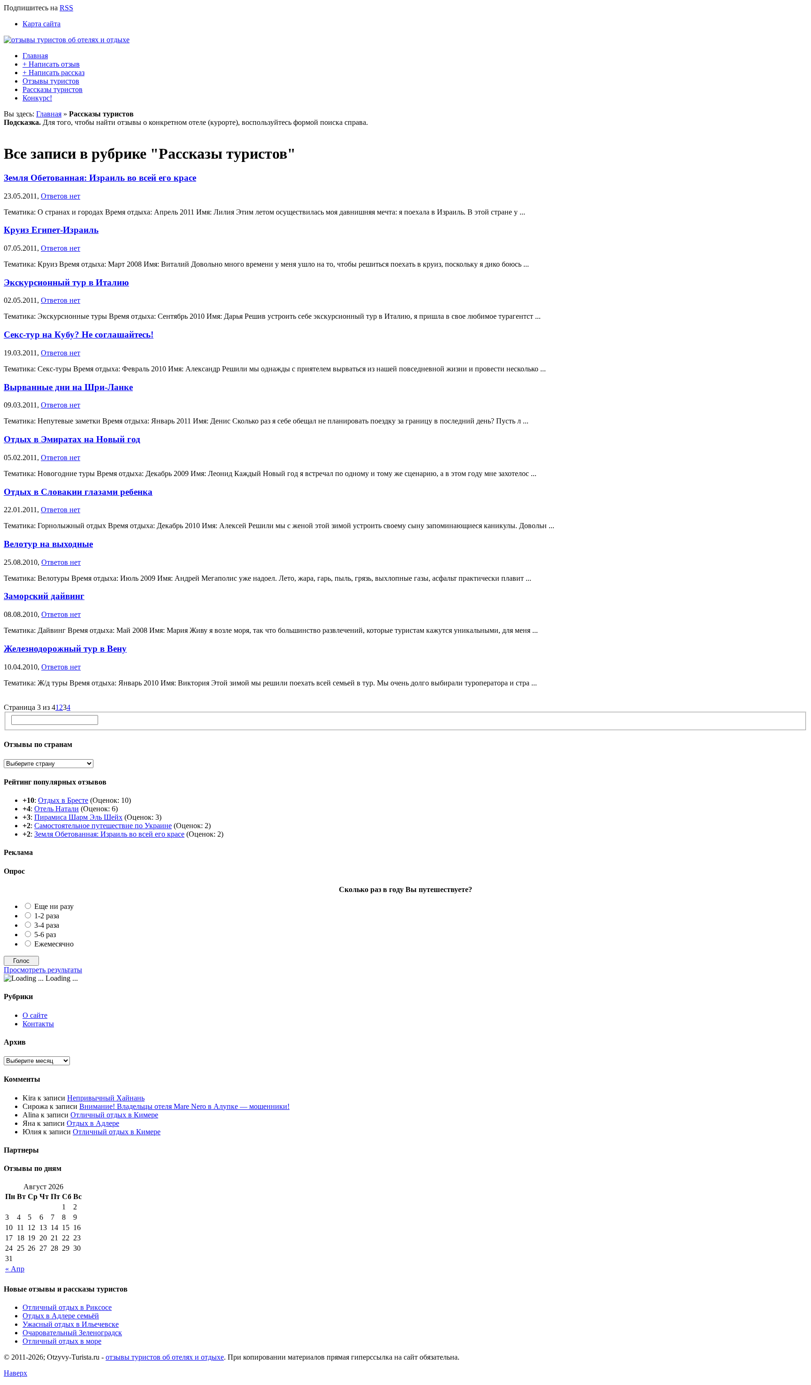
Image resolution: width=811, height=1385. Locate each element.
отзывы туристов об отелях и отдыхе (165, 1357)
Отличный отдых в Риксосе (67, 1307)
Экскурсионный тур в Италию (66, 282)
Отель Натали (56, 809)
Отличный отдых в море (62, 1341)
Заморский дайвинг (44, 596)
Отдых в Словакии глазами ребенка (78, 492)
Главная (35, 56)
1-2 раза (46, 916)
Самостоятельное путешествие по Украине (103, 826)
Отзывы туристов (51, 81)
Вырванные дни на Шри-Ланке (68, 387)
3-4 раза (46, 925)
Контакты (38, 1024)
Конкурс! (37, 98)
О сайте (35, 1015)
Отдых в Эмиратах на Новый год (72, 439)
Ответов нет (60, 196)
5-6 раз (45, 935)
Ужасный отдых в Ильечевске (71, 1324)
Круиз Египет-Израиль (51, 230)
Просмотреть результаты (43, 970)
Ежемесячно (54, 944)
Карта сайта (42, 24)
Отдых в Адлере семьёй (61, 1316)
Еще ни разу (54, 906)
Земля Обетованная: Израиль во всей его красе (100, 178)
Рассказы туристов (53, 89)
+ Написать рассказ (53, 73)
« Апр (14, 1269)
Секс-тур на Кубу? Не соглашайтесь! (78, 334)
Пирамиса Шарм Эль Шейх (78, 817)
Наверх (15, 1373)
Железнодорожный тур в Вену (65, 649)
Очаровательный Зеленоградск (72, 1333)
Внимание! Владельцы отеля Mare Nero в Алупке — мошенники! (184, 1106)
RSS (66, 8)
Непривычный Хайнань (106, 1098)
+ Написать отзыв (51, 64)
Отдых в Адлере (93, 1123)
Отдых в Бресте (63, 800)
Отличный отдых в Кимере (114, 1115)
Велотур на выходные (48, 544)
